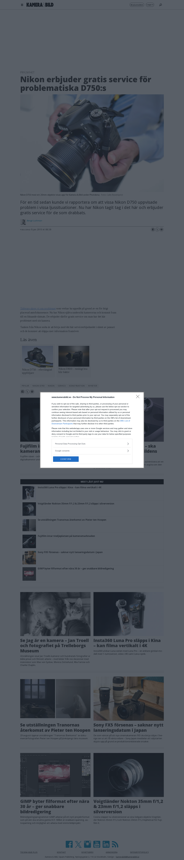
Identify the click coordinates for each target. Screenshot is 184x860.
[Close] (138, 397)
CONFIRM (65, 459)
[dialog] (92, 430)
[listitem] (92, 443)
